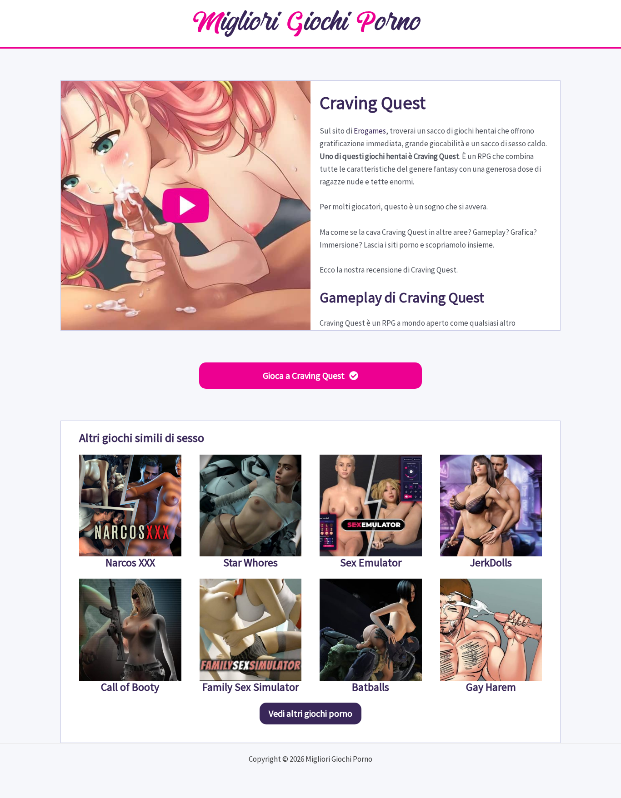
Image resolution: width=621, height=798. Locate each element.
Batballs (370, 687)
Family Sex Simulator (250, 687)
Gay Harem (491, 687)
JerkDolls (491, 562)
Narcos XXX (130, 562)
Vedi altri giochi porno (310, 713)
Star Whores (250, 562)
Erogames (370, 131)
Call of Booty (130, 687)
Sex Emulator (370, 562)
